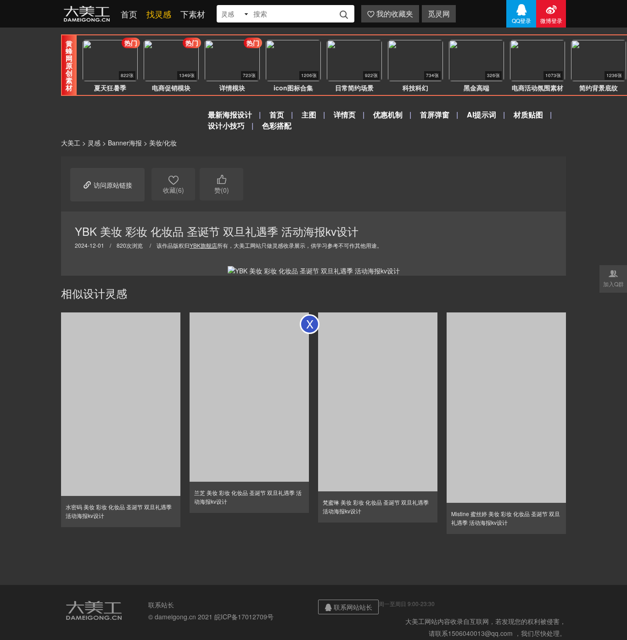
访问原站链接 (107, 184)
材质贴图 (528, 114)
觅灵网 (439, 13)
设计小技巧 (226, 125)
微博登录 (551, 13)
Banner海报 (125, 142)
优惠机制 (388, 114)
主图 (309, 114)
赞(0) (221, 184)
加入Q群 (613, 278)
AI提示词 (481, 114)
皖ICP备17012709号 (244, 616)
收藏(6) (173, 184)
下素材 (192, 14)
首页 (129, 14)
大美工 (88, 14)
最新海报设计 (230, 114)
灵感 (94, 142)
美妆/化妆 (163, 142)
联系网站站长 (348, 607)
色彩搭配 (276, 125)
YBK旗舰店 (203, 245)
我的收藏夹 (390, 13)
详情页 (345, 114)
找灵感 (158, 14)
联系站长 (161, 604)
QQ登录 (521, 13)
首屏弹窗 (434, 114)
